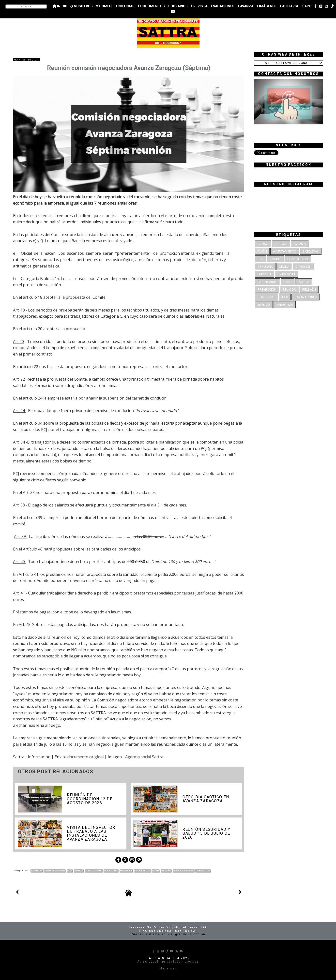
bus (69, 870)
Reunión (309, 289)
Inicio (61, 6)
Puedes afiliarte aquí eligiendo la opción (168, 934)
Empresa (126, 870)
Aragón (281, 243)
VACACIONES (223, 6)
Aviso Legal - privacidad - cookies (168, 961)
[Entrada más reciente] (17, 893)
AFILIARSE (290, 6)
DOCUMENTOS (152, 6)
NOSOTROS (83, 6)
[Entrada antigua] (240, 893)
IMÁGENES (267, 6)
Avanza (36, 870)
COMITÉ (105, 6)
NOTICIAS (126, 6)
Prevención (267, 289)
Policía (166, 870)
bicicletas (311, 251)
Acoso (263, 243)
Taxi (285, 297)
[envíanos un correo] (173, 11)
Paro (155, 870)
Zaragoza (202, 870)
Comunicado (93, 870)
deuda (284, 266)
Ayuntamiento (54, 870)
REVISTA (200, 6)
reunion (289, 289)
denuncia (265, 266)
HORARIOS (179, 6)
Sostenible (266, 297)
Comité (79, 870)
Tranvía (264, 304)
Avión (262, 251)
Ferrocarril (267, 282)
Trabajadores (183, 870)
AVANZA (246, 6)
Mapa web (168, 968)
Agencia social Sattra (144, 756)
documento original (85, 756)
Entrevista (142, 870)
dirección (111, 870)
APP (308, 6)
